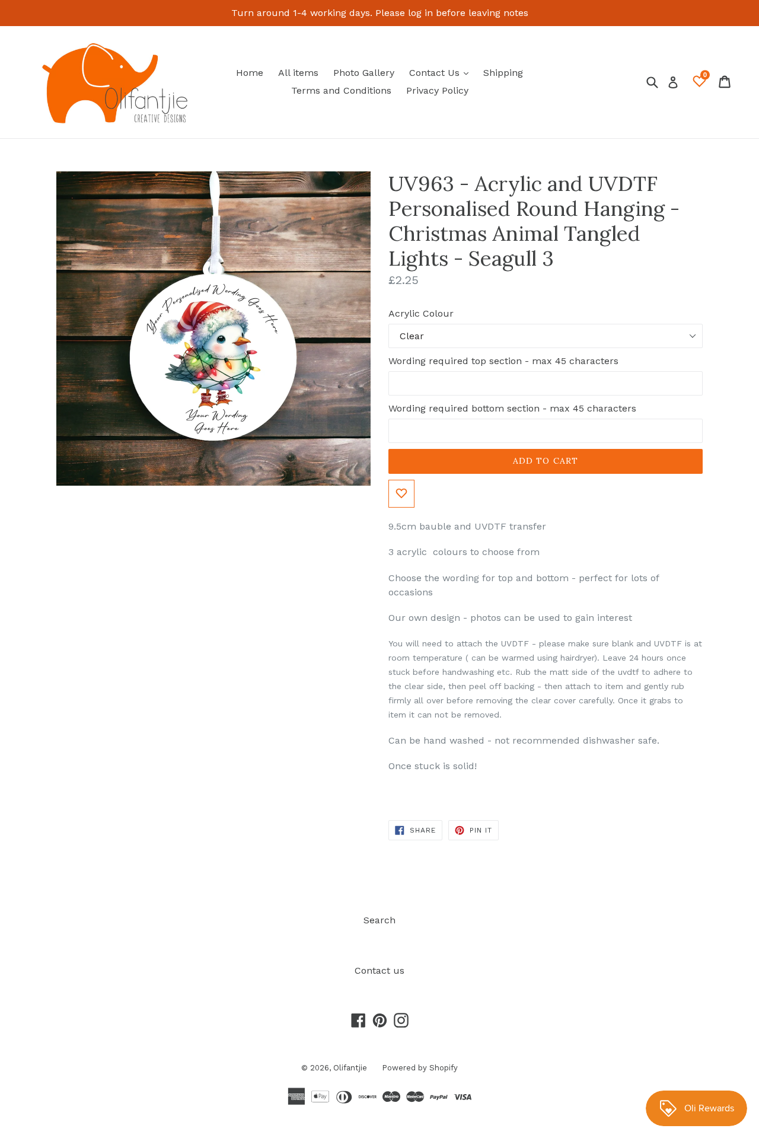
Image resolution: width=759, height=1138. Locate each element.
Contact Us (441, 72)
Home (249, 72)
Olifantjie (350, 1067)
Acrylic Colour (421, 313)
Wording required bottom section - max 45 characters (512, 408)
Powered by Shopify (420, 1067)
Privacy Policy (437, 90)
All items (298, 72)
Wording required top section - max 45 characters (503, 360)
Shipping (503, 72)
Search (379, 920)
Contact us (379, 970)
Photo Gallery (363, 72)
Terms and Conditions (341, 90)
